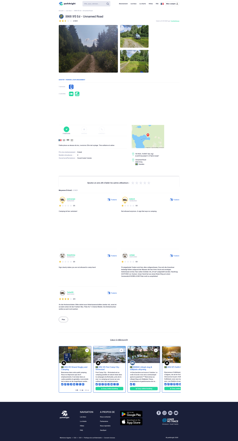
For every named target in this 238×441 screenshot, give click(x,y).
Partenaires (104, 421)
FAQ (157, 3)
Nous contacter (105, 417)
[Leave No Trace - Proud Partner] (170, 421)
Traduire (114, 200)
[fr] (162, 3)
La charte (142, 3)
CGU (75, 437)
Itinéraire (66, 133)
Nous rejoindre (105, 426)
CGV (80, 437)
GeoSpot (103, 430)
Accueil (61, 10)
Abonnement (123, 3)
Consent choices (109, 437)
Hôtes (151, 3)
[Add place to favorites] (87, 350)
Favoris (84, 133)
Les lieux (133, 3)
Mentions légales (65, 437)
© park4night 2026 (172, 437)
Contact (101, 133)
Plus (63, 319)
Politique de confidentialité (93, 437)
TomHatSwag (175, 21)
